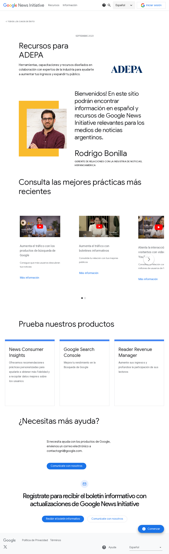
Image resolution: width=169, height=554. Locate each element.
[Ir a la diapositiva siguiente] (149, 259)
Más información (29, 277)
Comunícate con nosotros (66, 466)
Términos (55, 540)
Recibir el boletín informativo (63, 518)
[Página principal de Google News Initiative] (23, 5)
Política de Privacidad (35, 540)
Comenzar (151, 529)
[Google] (9, 540)
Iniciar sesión (154, 5)
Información (70, 5)
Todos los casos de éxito (21, 21)
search (109, 5)
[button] (124, 5)
